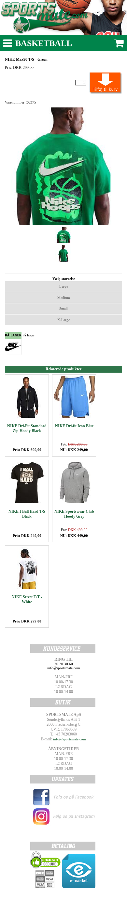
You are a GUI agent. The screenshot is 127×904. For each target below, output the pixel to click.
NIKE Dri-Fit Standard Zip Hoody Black (27, 428)
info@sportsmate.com (69, 739)
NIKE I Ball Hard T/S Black (26, 514)
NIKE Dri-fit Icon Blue (74, 426)
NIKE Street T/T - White (27, 599)
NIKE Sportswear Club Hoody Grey (74, 514)
